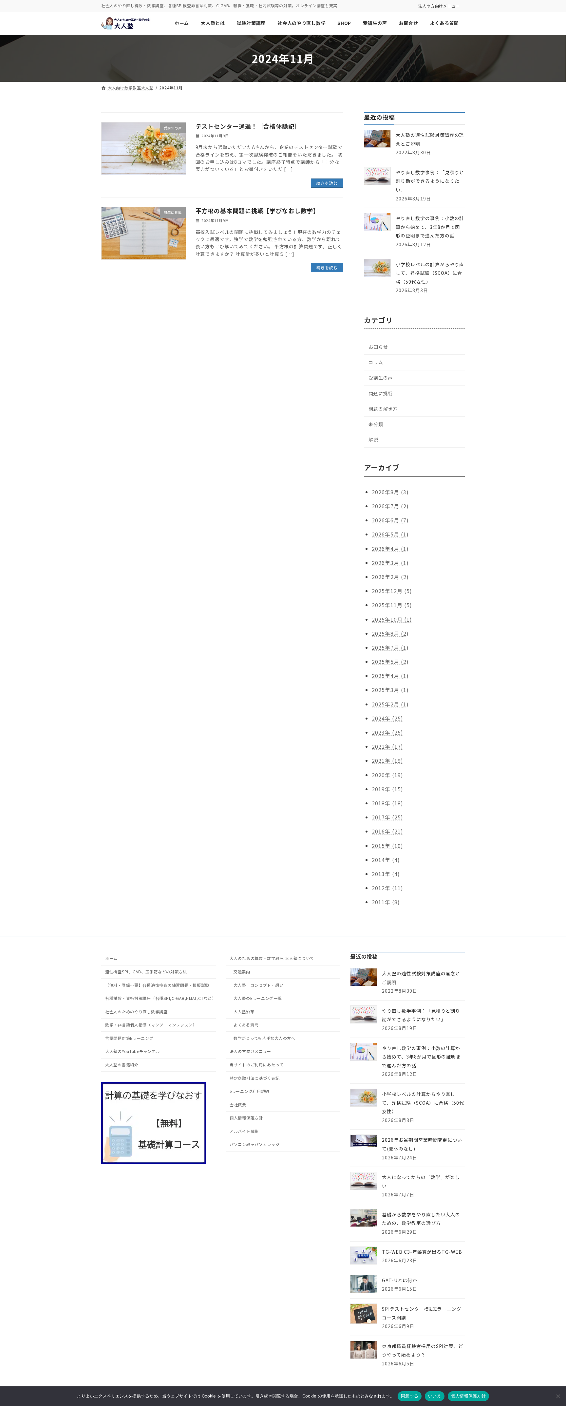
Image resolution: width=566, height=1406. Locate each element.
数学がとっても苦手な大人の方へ (264, 1038)
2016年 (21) (387, 831)
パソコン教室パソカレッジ (255, 1144)
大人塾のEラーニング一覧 (258, 998)
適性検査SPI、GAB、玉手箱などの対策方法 (146, 971)
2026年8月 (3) (390, 492)
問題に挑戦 (380, 393)
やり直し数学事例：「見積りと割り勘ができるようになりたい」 (430, 181)
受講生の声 (380, 377)
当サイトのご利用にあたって (256, 1064)
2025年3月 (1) (390, 690)
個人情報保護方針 (246, 1117)
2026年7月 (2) (390, 506)
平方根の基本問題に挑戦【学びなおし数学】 (257, 210)
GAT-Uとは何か (399, 1280)
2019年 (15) (387, 789)
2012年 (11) (387, 888)
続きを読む (327, 183)
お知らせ (378, 347)
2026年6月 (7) (390, 520)
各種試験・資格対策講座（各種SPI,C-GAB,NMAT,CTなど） (160, 998)
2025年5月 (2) (390, 662)
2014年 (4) (386, 860)
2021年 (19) (387, 761)
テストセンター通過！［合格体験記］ (248, 126)
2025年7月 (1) (390, 647)
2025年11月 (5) (392, 605)
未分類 (375, 424)
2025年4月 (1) (390, 676)
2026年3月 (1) (390, 563)
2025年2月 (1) (390, 704)
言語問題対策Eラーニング (129, 1038)
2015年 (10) (387, 846)
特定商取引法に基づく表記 (255, 1077)
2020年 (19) (387, 775)
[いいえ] (558, 1396)
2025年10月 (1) (392, 619)
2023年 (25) (387, 732)
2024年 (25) (387, 718)
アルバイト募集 (244, 1131)
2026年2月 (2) (390, 577)
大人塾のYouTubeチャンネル (132, 1051)
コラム (375, 362)
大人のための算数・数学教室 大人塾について (272, 958)
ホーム (111, 958)
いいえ (434, 1395)
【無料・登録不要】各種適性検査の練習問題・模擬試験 (157, 984)
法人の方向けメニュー (439, 6)
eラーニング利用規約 (249, 1091)
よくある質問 (246, 1024)
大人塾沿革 (244, 1011)
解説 (373, 439)
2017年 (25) (387, 817)
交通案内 (242, 971)
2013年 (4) (386, 874)
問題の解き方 (383, 408)
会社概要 (238, 1104)
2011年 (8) (386, 902)
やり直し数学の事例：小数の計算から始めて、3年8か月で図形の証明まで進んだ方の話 (430, 227)
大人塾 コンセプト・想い (259, 984)
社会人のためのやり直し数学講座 (136, 1011)
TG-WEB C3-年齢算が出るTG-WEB (422, 1251)
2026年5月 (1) (390, 534)
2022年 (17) (387, 746)
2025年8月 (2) (390, 633)
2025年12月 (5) (392, 591)
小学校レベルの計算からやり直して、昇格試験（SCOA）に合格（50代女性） (430, 273)
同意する (409, 1395)
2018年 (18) (387, 803)
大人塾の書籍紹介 (122, 1064)
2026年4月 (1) (390, 549)
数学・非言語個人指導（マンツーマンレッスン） (151, 1024)
